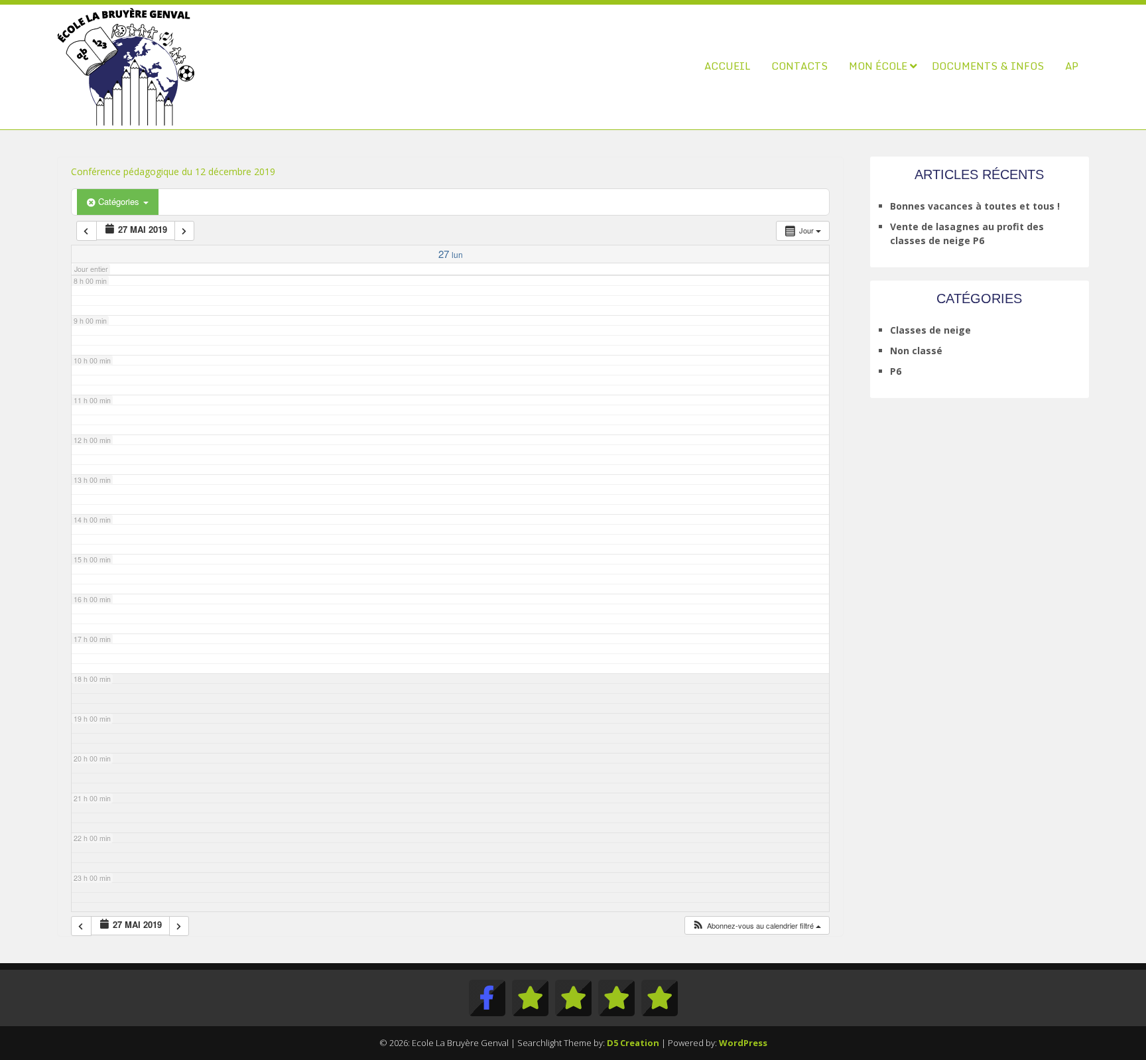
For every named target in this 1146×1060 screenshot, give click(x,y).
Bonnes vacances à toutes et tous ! (975, 206)
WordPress (743, 1043)
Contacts (799, 66)
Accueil (727, 66)
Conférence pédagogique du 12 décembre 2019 (173, 171)
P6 (895, 371)
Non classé (916, 350)
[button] (756, 926)
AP (1071, 66)
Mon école (878, 66)
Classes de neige (930, 330)
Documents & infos (988, 66)
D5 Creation (633, 1043)
